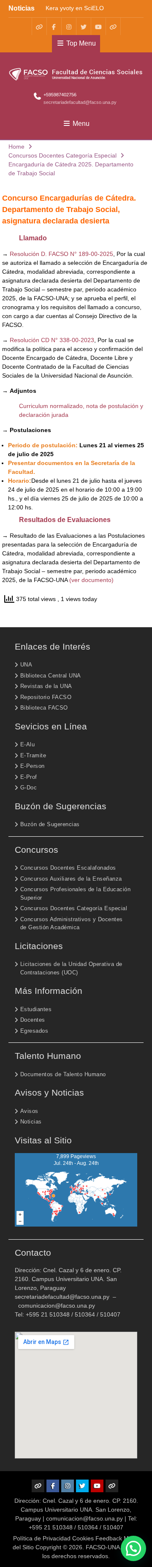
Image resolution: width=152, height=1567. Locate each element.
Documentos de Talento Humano (63, 1074)
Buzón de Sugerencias (50, 824)
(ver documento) (91, 580)
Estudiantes (36, 1009)
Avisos (29, 1111)
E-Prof (28, 777)
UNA (26, 664)
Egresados (34, 1031)
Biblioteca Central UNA (50, 675)
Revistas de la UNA (46, 686)
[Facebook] (54, 26)
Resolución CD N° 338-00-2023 (52, 340)
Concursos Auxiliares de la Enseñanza (71, 879)
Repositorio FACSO (46, 697)
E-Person (32, 766)
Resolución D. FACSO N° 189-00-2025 (61, 253)
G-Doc (28, 787)
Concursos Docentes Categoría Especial (74, 908)
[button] (133, 1548)
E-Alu (27, 744)
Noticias (31, 1121)
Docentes (32, 1020)
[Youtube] (98, 26)
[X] (83, 26)
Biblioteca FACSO (44, 708)
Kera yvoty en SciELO (75, 7)
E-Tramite (33, 755)
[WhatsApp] (39, 26)
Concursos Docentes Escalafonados (68, 868)
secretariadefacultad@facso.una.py (80, 102)
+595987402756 (59, 94)
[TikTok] (113, 26)
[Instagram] (69, 26)
